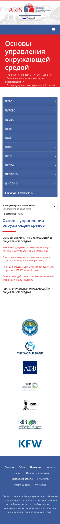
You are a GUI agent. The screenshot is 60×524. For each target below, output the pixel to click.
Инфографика (22, 484)
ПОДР (8, 138)
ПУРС (8, 101)
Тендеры (16, 473)
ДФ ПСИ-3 (11, 183)
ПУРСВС (10, 110)
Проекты (35, 467)
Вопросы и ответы (22, 478)
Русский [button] (31, 18)
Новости (50, 467)
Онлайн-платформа (37, 473)
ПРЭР (8, 156)
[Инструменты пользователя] (54, 207)
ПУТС (8, 129)
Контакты (40, 484)
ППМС (9, 147)
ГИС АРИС (43, 478)
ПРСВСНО (11, 174)
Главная (9, 467)
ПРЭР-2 (9, 165)
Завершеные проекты (19, 192)
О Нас (22, 467)
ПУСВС (9, 119)
